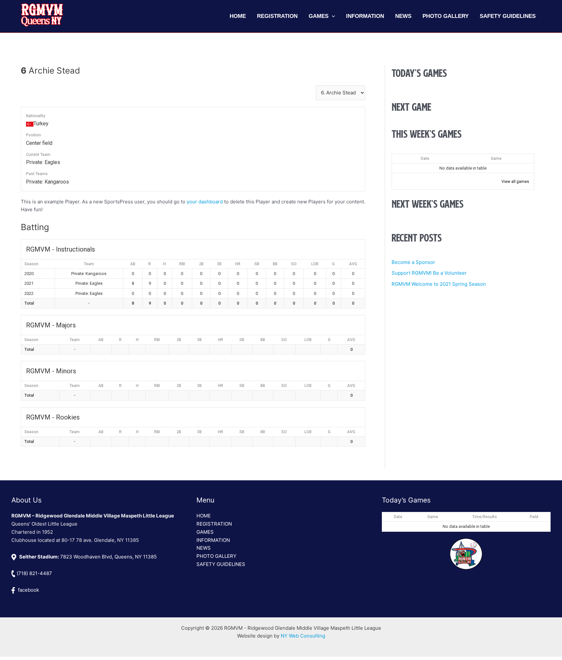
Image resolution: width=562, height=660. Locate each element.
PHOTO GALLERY (216, 556)
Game (496, 158)
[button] (331, 16)
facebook (28, 590)
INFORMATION (213, 540)
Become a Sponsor (413, 262)
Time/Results (484, 517)
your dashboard (205, 202)
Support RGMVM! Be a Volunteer (429, 273)
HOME (203, 516)
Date (425, 158)
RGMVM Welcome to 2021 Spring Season (439, 284)
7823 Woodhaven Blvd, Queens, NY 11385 (88, 557)
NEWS (203, 548)
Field (534, 517)
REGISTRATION (214, 524)
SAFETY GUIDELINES (220, 564)
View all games (515, 181)
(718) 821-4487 (33, 573)
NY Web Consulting (303, 636)
